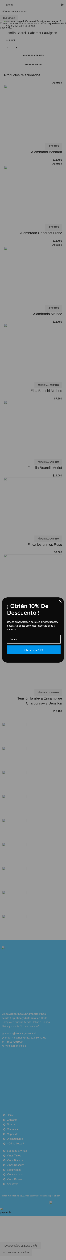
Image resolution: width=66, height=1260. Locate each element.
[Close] (60, 601)
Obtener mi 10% (33, 649)
